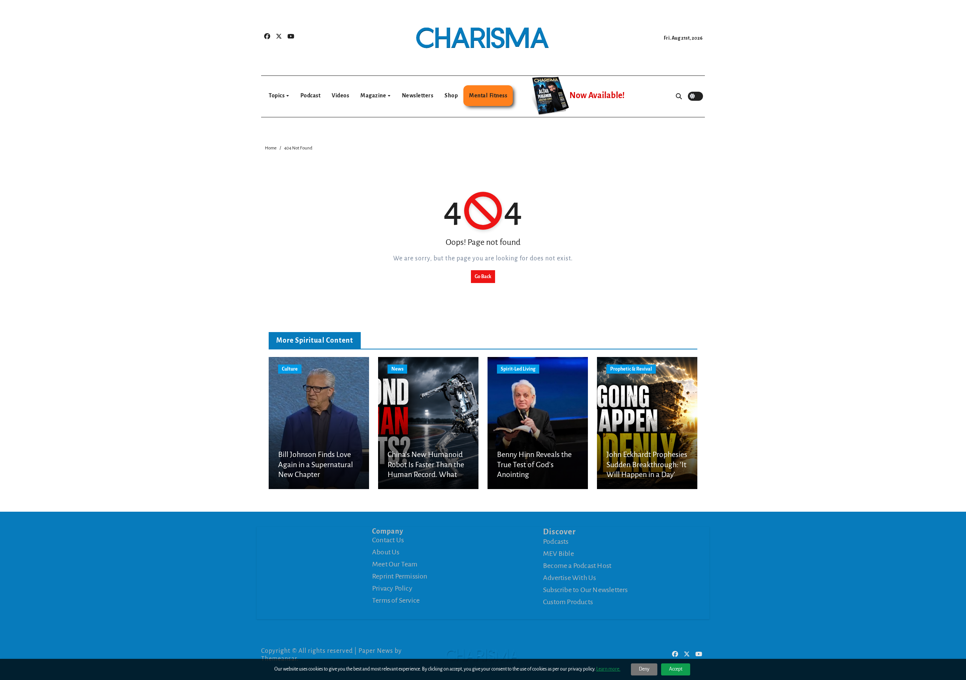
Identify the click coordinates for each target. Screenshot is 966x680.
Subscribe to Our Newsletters (585, 589)
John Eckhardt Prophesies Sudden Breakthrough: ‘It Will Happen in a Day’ (646, 464)
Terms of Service (396, 600)
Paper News (375, 651)
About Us (386, 552)
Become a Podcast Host (577, 565)
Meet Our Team (395, 564)
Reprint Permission (400, 576)
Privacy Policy (392, 588)
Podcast (310, 95)
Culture (290, 369)
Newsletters (418, 95)
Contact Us (388, 540)
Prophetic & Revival (631, 369)
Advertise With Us (569, 577)
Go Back (483, 276)
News (397, 369)
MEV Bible (558, 553)
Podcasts (556, 541)
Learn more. (608, 669)
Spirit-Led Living (518, 369)
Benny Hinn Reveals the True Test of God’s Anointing (534, 464)
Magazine (373, 95)
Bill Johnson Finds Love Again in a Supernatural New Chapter (315, 464)
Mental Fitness (488, 95)
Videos (340, 95)
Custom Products (568, 601)
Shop (451, 95)
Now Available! (597, 95)
